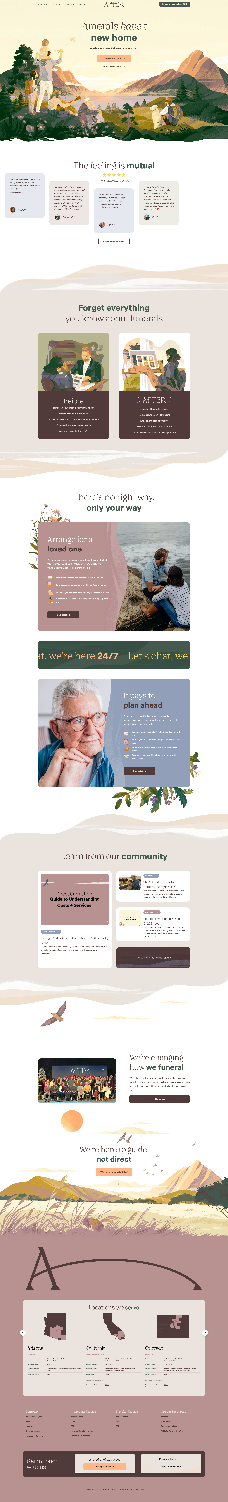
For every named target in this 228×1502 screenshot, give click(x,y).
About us (159, 1099)
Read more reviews (114, 241)
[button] (42, 4)
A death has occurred (114, 58)
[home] (114, 4)
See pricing (63, 614)
